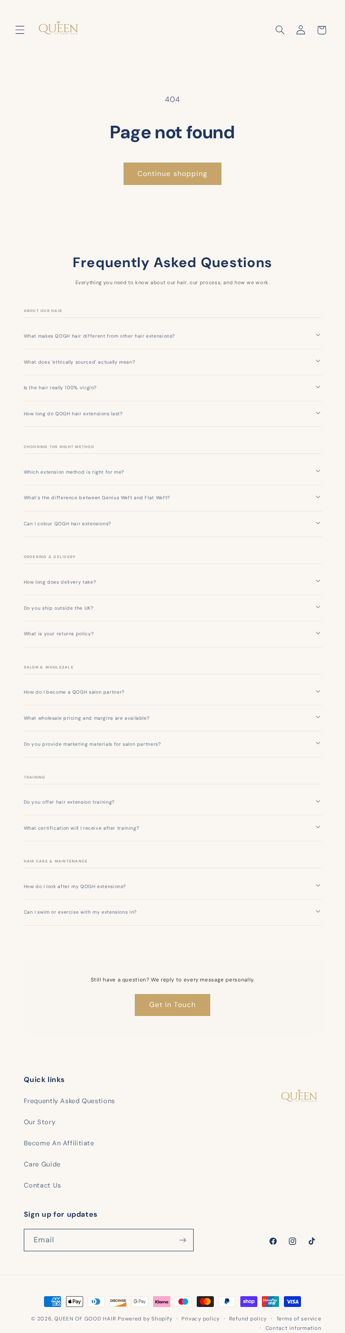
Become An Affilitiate (59, 1143)
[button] (19, 30)
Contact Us (42, 1185)
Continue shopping (172, 173)
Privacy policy (200, 1318)
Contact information (293, 1328)
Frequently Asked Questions (69, 1100)
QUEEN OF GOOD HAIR (86, 1318)
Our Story (40, 1121)
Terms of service (299, 1318)
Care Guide (42, 1164)
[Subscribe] (182, 1240)
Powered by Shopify (145, 1318)
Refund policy (248, 1318)
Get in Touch (172, 1004)
